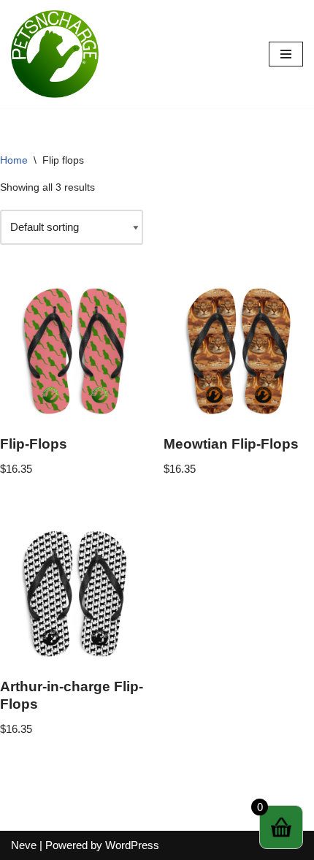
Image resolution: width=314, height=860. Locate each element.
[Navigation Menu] (286, 54)
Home (14, 160)
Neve (24, 845)
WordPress (132, 845)
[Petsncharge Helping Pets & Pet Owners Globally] (55, 54)
